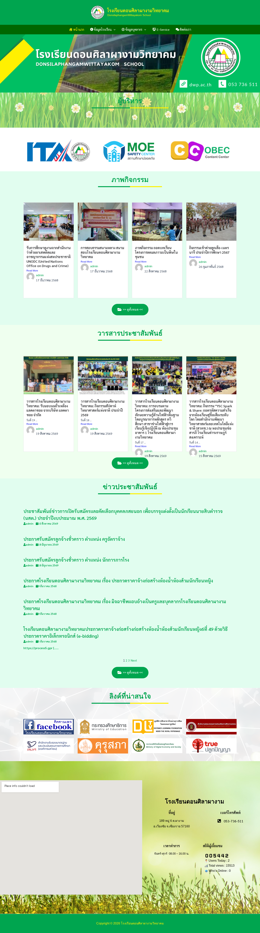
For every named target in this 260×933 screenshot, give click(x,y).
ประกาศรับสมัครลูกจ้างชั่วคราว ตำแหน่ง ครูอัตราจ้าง (74, 539)
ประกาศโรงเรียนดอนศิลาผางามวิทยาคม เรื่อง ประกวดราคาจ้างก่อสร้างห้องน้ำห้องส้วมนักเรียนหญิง (118, 580)
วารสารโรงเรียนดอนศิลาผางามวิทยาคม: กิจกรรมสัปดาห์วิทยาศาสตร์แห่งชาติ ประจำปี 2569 (102, 408)
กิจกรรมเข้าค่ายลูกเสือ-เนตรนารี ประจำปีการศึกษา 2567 (209, 250)
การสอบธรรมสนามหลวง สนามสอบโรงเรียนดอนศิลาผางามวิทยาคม (102, 252)
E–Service (163, 29)
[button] (114, 29)
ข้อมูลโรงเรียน (103, 29)
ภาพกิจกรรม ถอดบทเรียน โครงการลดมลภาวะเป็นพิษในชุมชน (156, 252)
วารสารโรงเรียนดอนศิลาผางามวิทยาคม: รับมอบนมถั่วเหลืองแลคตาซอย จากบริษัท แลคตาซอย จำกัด (48, 408)
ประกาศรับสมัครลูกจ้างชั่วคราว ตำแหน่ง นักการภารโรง (76, 560)
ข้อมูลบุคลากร (133, 29)
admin (40, 275)
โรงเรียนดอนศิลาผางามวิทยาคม (138, 10)
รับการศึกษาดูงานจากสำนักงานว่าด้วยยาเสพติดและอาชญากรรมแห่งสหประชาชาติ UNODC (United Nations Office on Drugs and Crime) (48, 257)
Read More (32, 270)
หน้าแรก (78, 29)
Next (134, 660)
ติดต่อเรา (185, 29)
